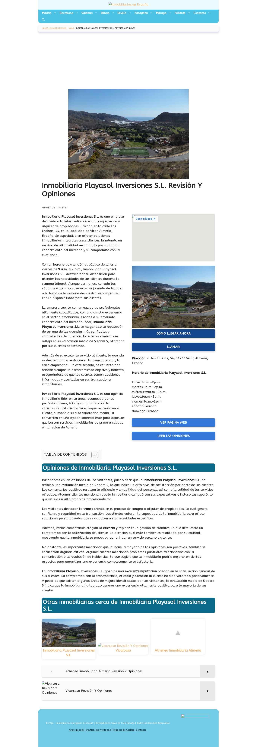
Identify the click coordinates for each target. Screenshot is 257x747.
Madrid (47, 13)
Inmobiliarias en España (54, 28)
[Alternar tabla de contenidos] (93, 455)
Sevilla (122, 13)
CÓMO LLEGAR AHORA (174, 333)
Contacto (200, 13)
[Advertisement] (128, 60)
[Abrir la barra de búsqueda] (43, 19)
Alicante (180, 13)
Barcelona (66, 13)
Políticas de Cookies (123, 730)
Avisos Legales (76, 730)
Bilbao (105, 13)
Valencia (87, 13)
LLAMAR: (173, 347)
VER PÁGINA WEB (173, 422)
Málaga (161, 13)
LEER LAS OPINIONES (173, 436)
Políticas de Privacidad (98, 730)
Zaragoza (141, 13)
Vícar (71, 28)
